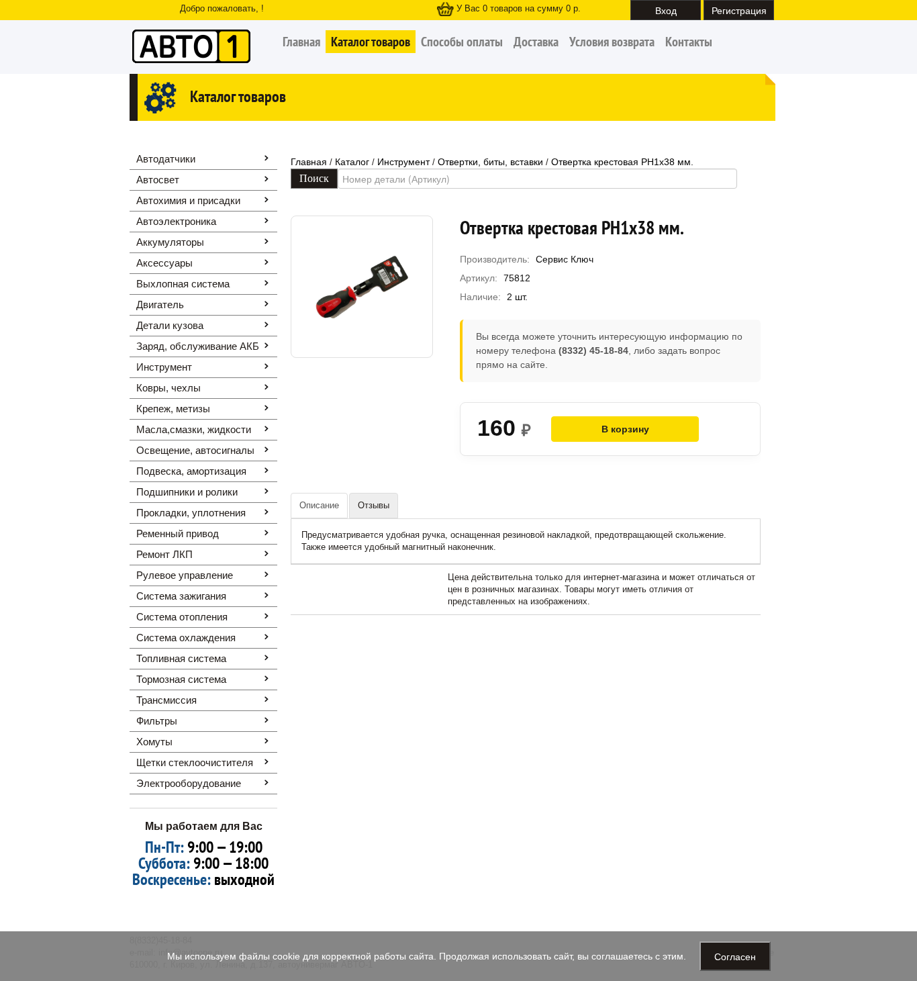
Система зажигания (181, 596)
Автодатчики (165, 159)
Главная (301, 41)
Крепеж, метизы (173, 408)
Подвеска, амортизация (191, 471)
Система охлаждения (186, 637)
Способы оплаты (462, 41)
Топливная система (181, 658)
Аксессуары (164, 263)
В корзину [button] (625, 429)
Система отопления (182, 616)
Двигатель (160, 304)
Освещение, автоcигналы (195, 450)
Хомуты (154, 741)
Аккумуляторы (170, 242)
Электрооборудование (188, 783)
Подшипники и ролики (187, 492)
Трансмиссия (166, 700)
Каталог (352, 161)
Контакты (688, 41)
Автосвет (157, 179)
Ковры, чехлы (168, 387)
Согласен (735, 956)
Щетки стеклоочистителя (194, 762)
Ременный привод (177, 533)
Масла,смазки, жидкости (193, 429)
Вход (666, 10)
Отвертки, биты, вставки (490, 161)
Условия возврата (612, 41)
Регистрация (739, 10)
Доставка (536, 41)
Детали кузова (169, 325)
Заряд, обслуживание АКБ (197, 346)
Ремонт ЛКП (164, 554)
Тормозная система (181, 679)
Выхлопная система (183, 283)
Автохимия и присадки (188, 200)
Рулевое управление (184, 575)
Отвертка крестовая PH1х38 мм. (622, 161)
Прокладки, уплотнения (191, 512)
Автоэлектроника (176, 221)
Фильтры (156, 721)
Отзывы (373, 505)
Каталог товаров (370, 41)
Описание (319, 505)
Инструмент (164, 367)
